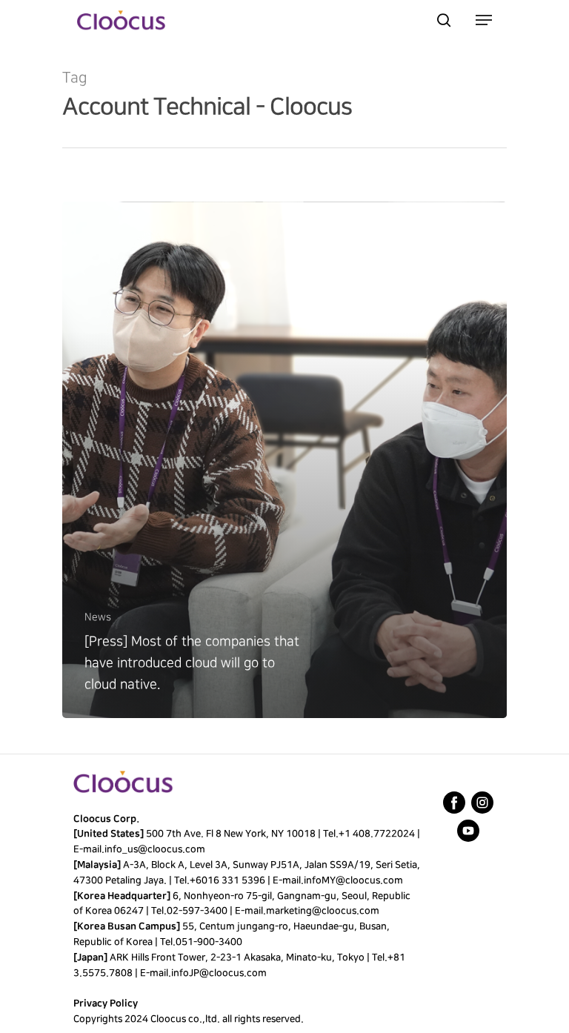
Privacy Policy (105, 1003)
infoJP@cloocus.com (219, 973)
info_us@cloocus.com (154, 849)
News (97, 616)
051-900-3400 (209, 942)
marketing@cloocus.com (322, 911)
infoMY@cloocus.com (353, 880)
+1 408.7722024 (377, 833)
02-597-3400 (197, 911)
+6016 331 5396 (227, 880)
